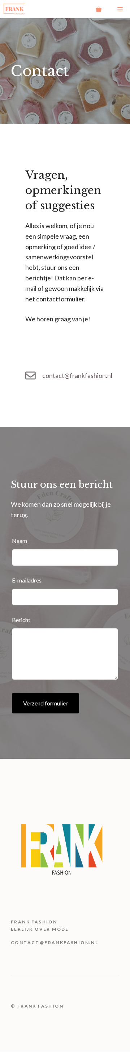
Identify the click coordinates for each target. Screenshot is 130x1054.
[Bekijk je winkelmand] (98, 9)
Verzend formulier (45, 703)
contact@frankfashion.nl (77, 375)
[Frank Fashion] (14, 9)
